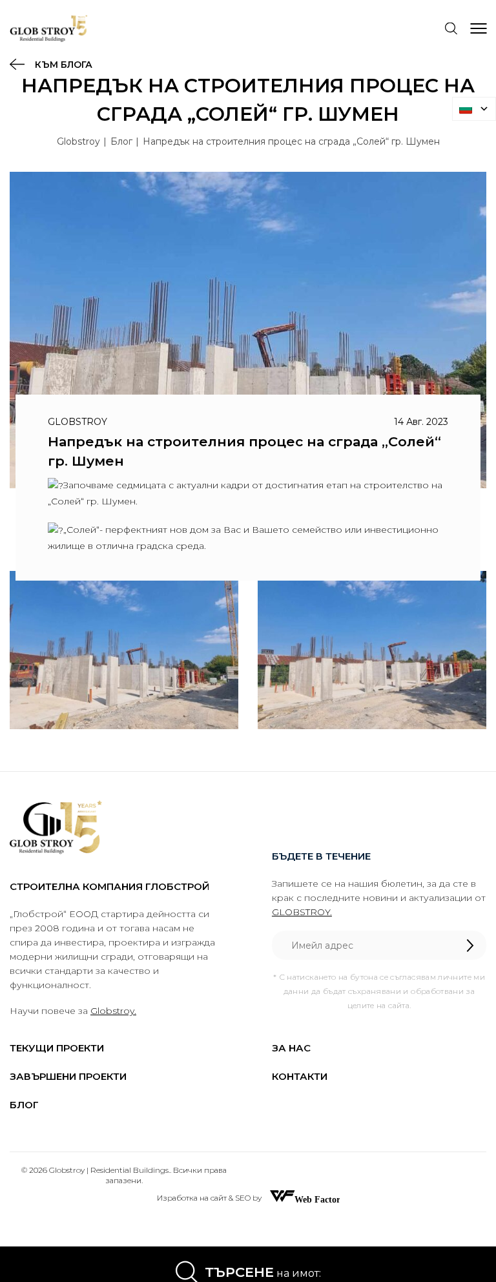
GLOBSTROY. (302, 912)
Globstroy (78, 141)
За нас (291, 1048)
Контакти (299, 1076)
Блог (121, 141)
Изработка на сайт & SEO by (210, 1198)
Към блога (62, 64)
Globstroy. (113, 1011)
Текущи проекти (57, 1048)
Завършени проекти (68, 1076)
